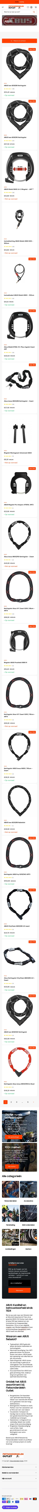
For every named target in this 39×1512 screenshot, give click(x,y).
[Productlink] (19, 72)
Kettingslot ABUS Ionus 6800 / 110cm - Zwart (18, 769)
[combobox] (19, 12)
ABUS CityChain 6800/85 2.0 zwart (17, 926)
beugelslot (22, 1329)
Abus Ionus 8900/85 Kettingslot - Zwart (19, 401)
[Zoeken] (34, 12)
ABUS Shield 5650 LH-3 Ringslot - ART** (19, 189)
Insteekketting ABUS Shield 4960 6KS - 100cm (18, 242)
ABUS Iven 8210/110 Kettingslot (15, 137)
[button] (3, 7)
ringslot (9, 1327)
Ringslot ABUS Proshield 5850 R (15, 663)
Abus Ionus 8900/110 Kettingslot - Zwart (19, 557)
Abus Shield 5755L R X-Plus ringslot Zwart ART (19, 348)
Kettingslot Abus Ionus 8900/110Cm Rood (19, 1084)
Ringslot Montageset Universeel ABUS (18, 453)
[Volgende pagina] (34, 1102)
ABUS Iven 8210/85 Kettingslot (15, 86)
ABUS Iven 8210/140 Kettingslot (15, 1032)
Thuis (6, 18)
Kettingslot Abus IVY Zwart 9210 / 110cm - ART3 (19, 715)
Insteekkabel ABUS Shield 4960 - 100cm (19, 295)
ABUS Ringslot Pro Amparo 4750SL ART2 (19, 505)
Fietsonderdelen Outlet (17, 1461)
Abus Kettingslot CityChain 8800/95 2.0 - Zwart (19, 979)
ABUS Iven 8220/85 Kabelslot (14, 822)
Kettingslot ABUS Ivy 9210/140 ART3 (17, 874)
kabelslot (24, 1327)
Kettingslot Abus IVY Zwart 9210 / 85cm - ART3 (19, 609)
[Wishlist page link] (28, 7)
